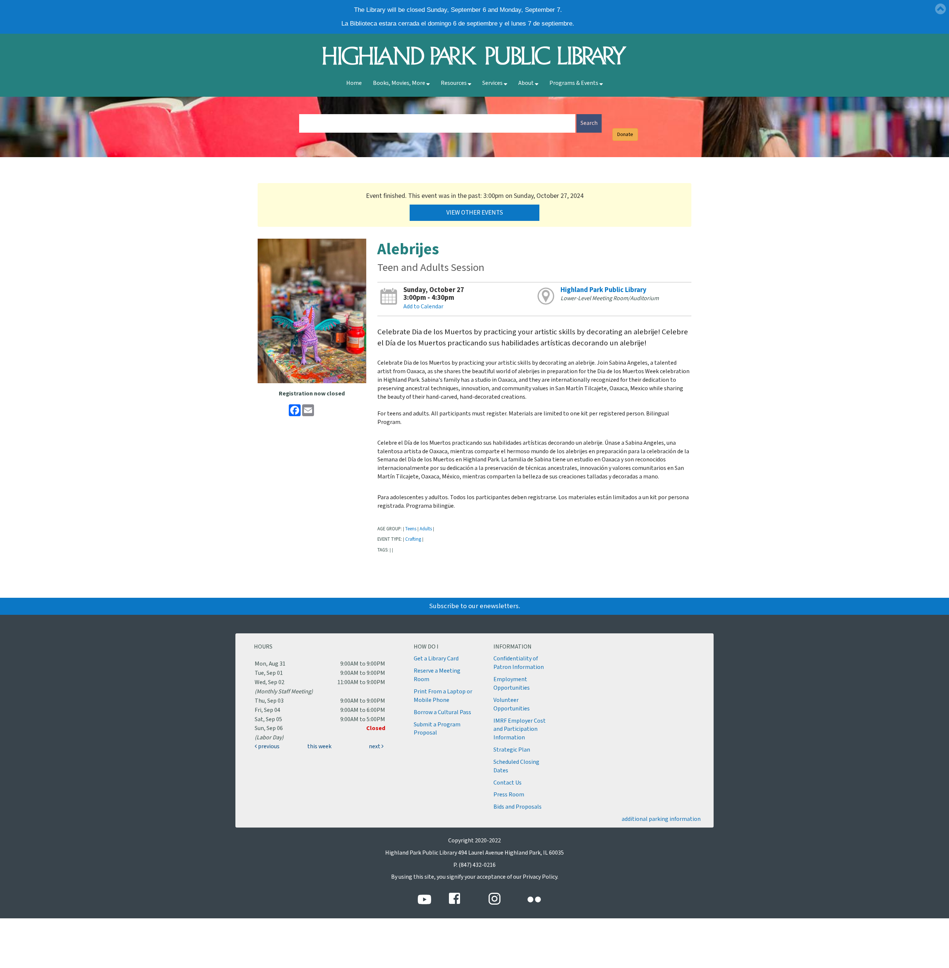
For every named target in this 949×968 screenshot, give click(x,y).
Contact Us (507, 783)
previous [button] (268, 746)
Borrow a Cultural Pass (442, 712)
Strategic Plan (511, 750)
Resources (454, 83)
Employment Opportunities (511, 684)
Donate (625, 134)
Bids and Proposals (517, 807)
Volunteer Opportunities (511, 704)
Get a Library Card (436, 659)
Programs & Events (574, 83)
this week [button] (319, 746)
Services (493, 83)
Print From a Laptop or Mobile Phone (443, 696)
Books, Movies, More (399, 83)
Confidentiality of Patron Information (518, 663)
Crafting (413, 539)
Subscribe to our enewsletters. (474, 606)
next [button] (375, 746)
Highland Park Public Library (604, 290)
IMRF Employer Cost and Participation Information (519, 729)
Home (354, 83)
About (526, 83)
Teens (410, 529)
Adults (426, 529)
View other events (474, 213)
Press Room (508, 795)
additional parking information (661, 819)
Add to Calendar (423, 307)
